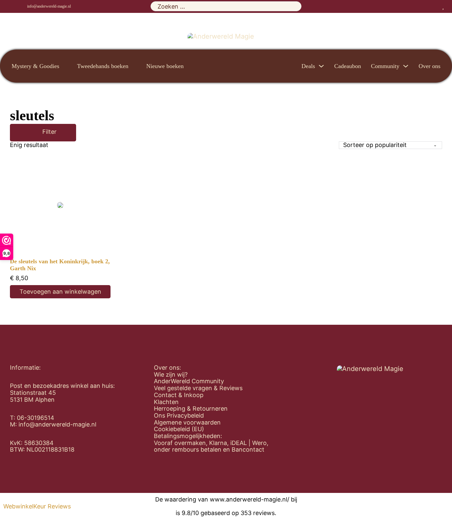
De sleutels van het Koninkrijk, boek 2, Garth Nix (60, 265)
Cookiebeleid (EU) (179, 429)
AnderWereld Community (189, 381)
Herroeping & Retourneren (191, 408)
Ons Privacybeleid (179, 415)
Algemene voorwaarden (187, 422)
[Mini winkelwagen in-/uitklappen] (449, 6)
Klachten (166, 402)
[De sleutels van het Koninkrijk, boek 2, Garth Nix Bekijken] (60, 205)
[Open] (33, 132)
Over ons (429, 66)
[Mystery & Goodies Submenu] (65, 66)
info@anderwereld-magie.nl (49, 6)
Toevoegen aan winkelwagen (60, 291)
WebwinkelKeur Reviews (37, 506)
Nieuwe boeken (165, 66)
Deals (308, 66)
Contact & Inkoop (178, 395)
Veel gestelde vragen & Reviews (198, 388)
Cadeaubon (347, 66)
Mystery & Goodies (35, 66)
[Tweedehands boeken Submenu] (134, 66)
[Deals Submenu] (321, 66)
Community (385, 66)
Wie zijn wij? (171, 374)
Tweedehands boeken (102, 66)
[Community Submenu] (406, 66)
